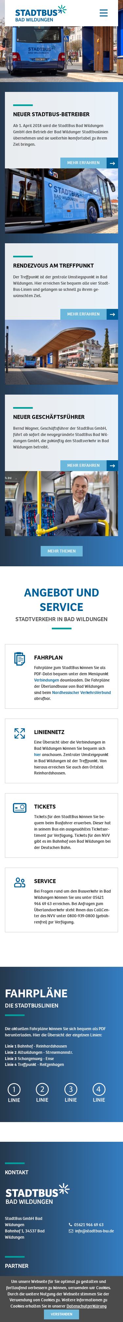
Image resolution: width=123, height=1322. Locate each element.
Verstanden (61, 1314)
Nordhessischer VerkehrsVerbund (81, 692)
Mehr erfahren (89, 164)
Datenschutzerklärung (87, 1306)
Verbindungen (46, 680)
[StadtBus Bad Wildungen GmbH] (41, 13)
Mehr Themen (62, 551)
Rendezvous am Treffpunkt (53, 265)
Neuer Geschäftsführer (49, 417)
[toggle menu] (104, 13)
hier (37, 754)
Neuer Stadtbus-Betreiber (51, 114)
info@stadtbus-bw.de (94, 1231)
